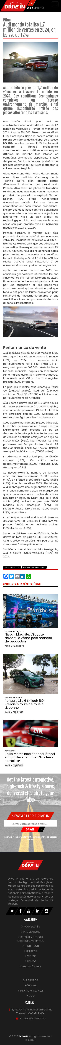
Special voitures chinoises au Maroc (30, 938)
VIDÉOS (31, 956)
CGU (31, 996)
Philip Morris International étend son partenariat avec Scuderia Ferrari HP (30, 756)
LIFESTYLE (31, 951)
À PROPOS (31, 980)
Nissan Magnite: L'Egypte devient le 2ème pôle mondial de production (28, 637)
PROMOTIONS (31, 932)
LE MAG (31, 961)
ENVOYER (30, 829)
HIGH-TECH (32, 946)
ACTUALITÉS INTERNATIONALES (34, 567)
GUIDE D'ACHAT (31, 966)
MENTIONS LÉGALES (31, 990)
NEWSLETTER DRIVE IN (30, 816)
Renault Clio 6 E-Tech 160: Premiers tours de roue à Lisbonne (24, 703)
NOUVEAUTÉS (31, 926)
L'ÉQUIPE (31, 985)
